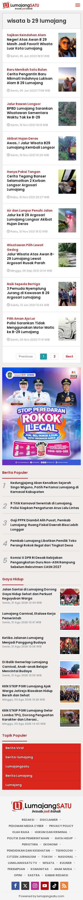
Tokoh (46, 857)
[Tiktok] (54, 886)
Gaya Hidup (64, 838)
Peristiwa (30, 844)
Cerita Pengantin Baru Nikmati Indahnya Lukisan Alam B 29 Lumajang (29, 78)
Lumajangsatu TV (22, 863)
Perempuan (16, 869)
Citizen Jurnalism (21, 857)
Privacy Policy (61, 826)
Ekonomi (50, 844)
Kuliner (66, 863)
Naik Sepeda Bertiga (23, 284)
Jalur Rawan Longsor (24, 104)
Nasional (65, 857)
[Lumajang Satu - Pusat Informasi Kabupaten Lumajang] (20, 5)
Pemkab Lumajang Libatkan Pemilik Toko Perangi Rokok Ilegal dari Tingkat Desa (43, 543)
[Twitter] (25, 886)
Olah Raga (20, 832)
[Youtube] (45, 886)
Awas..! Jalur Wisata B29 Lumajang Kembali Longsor (31, 145)
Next (69, 356)
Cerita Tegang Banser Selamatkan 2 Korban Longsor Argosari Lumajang (26, 183)
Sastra (34, 875)
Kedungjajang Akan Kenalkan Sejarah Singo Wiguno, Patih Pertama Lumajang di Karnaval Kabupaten (44, 487)
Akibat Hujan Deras (22, 138)
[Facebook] (15, 886)
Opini (18, 875)
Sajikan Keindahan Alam (26, 35)
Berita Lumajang (19, 775)
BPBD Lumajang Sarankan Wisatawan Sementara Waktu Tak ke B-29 (30, 113)
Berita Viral (15, 748)
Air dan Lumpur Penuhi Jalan (29, 210)
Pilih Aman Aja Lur (21, 318)
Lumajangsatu (17, 766)
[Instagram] (35, 886)
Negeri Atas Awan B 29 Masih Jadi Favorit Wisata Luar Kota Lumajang (29, 44)
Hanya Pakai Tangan (23, 172)
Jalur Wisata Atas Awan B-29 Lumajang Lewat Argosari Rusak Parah (30, 258)
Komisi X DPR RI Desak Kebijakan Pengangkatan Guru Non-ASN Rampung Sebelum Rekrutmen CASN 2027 (42, 562)
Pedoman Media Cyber (26, 826)
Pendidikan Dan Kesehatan (28, 850)
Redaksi (28, 820)
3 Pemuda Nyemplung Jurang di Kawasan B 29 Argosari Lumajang (28, 293)
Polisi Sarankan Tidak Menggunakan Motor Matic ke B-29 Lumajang (30, 327)
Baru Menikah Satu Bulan (27, 69)
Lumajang (14, 785)
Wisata (48, 863)
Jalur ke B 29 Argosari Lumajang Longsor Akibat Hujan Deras (29, 219)
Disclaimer (49, 820)
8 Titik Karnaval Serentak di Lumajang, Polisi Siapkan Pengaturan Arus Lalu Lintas (44, 505)
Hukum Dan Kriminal (51, 832)
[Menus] (78, 5)
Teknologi (64, 850)
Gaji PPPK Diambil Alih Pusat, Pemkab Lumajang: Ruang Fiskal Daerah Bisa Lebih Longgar (44, 525)
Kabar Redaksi (56, 875)
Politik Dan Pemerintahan (28, 838)
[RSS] (64, 886)
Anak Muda (63, 869)
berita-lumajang (19, 757)
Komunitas (40, 869)
